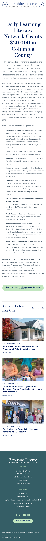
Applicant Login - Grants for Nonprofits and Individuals (23, 500)
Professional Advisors (23, 506)
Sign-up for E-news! (23, 521)
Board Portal (23, 493)
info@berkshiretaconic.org (23, 477)
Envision (17, 537)
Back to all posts (38, 308)
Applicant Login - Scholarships (23, 503)
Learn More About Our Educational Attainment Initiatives (23, 288)
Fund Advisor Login (23, 497)
